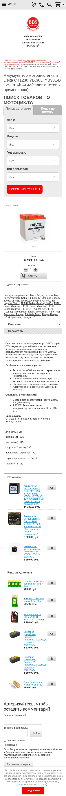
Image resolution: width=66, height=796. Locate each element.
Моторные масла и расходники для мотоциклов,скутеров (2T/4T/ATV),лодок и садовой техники (31, 61)
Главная (7, 60)
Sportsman (41, 311)
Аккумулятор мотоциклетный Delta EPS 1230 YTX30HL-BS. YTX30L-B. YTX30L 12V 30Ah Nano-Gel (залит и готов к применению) (34, 495)
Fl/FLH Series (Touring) (34, 306)
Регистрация (10, 744)
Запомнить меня (15, 740)
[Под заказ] (51, 518)
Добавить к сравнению (17, 285)
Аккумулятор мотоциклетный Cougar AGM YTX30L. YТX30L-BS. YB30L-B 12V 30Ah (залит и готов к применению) (33, 525)
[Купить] (33, 276)
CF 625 (15, 300)
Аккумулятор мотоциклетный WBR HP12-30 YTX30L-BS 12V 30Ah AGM (32, 551)
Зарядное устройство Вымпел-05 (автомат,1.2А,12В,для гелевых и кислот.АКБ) (35, 663)
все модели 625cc (31, 300)
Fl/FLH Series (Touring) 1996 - (37, 303)
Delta (33, 246)
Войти (36, 733)
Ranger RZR (29, 317)
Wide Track (54, 311)
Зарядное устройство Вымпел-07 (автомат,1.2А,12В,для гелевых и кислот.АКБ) (35, 638)
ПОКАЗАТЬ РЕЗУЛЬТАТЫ (24, 189)
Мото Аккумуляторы (13, 64)
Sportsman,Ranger (24, 311)
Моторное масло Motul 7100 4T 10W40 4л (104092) (34, 617)
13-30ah (32, 298)
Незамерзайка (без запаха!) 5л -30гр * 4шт (34, 584)
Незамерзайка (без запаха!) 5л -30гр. (34, 599)
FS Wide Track (33, 314)
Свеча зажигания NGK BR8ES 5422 (33, 683)
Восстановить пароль (18, 764)
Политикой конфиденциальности (42, 778)
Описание (14, 324)
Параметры (15, 330)
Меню (11, 4)
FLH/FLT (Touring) (31, 309)
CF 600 (42, 298)
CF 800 (46, 300)
